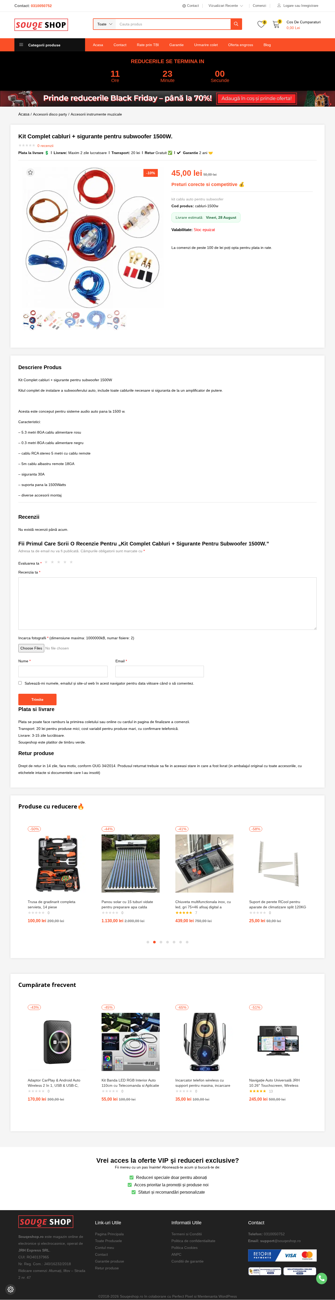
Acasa (98, 45)
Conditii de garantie (187, 1261)
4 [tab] (167, 942)
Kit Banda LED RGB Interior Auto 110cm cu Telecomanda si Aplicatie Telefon (130, 1085)
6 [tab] (180, 942)
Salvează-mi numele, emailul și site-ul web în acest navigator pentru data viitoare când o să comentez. (109, 683)
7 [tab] (187, 942)
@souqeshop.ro (287, 1241)
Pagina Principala (109, 1234)
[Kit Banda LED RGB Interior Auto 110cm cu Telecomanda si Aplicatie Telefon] (131, 1042)
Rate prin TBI (148, 45)
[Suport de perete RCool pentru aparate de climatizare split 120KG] (278, 863)
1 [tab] (148, 942)
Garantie (176, 45)
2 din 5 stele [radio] (54, 563)
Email (121, 661)
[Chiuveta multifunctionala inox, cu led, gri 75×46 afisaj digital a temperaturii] (204, 863)
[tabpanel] (57, 877)
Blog (267, 45)
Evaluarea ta (30, 563)
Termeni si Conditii (186, 1234)
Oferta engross (240, 45)
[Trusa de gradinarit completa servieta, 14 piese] (57, 863)
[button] (104, 24)
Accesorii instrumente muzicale (96, 114)
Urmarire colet (206, 45)
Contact (120, 45)
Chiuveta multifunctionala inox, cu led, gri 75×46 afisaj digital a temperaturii (203, 907)
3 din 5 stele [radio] (60, 563)
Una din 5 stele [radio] (47, 563)
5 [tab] (174, 942)
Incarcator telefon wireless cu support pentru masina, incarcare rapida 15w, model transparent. (202, 1085)
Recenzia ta (29, 572)
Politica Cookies (184, 1248)
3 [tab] (161, 942)
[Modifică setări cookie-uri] (10, 1289)
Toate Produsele (108, 1241)
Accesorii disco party (50, 114)
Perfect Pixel (182, 1296)
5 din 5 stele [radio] (72, 563)
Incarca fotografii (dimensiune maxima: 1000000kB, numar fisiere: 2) (76, 638)
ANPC (176, 1254)
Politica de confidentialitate (193, 1241)
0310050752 (274, 1234)
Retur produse (107, 1268)
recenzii (45, 146)
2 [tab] (154, 942)
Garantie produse (109, 1261)
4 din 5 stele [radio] (66, 563)
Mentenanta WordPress (217, 1296)
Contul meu (104, 1248)
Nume (24, 661)
